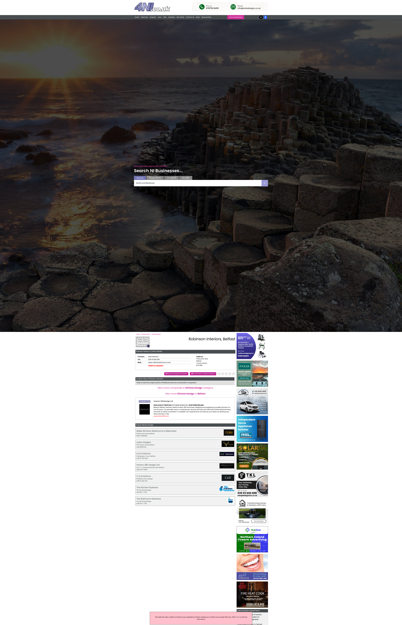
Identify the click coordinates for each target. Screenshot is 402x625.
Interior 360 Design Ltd (163, 401)
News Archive (206, 17)
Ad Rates (171, 17)
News (198, 17)
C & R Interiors (143, 476)
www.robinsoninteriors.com (159, 362)
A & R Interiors (143, 453)
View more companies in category (185, 387)
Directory (144, 17)
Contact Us (190, 17)
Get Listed (180, 17)
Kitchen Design (156, 334)
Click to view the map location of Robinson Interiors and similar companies (166, 383)
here (237, 617)
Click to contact (155, 365)
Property (153, 17)
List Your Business (235, 17)
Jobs (164, 17)
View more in (185, 393)
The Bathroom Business (148, 498)
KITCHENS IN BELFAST (180, 405)
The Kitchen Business (147, 487)
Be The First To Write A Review (204, 374)
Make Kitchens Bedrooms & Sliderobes (156, 430)
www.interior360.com (161, 416)
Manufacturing (145, 334)
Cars (159, 17)
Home (137, 17)
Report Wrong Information (177, 374)
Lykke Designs (143, 442)
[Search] (265, 183)
